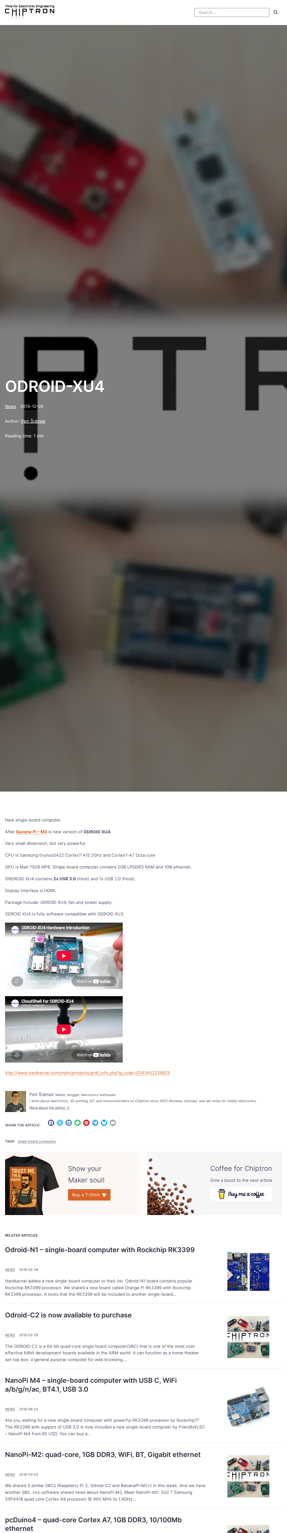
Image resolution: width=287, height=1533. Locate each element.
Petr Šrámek (33, 421)
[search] (275, 12)
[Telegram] (95, 1123)
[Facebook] (51, 1123)
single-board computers (37, 1141)
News (10, 406)
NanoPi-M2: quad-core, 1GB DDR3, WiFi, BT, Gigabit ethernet (103, 1454)
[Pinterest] (86, 1123)
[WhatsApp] (77, 1123)
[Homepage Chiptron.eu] (29, 12)
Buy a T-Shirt (86, 1194)
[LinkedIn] (69, 1123)
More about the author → (49, 1108)
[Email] (113, 1123)
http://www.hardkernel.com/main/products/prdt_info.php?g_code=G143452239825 (87, 1072)
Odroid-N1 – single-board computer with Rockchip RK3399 (100, 1250)
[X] (60, 1123)
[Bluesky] (104, 1123)
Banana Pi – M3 (31, 831)
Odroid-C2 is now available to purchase (68, 1315)
